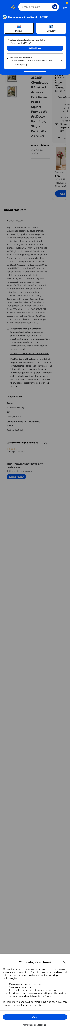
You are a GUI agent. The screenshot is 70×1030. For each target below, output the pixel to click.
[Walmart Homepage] (13, 6)
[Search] (54, 6)
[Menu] (5, 6)
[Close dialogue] (64, 962)
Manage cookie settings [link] (34, 1025)
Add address (35, 48)
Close (35, 1017)
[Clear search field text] (50, 7)
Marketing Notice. (45, 1001)
